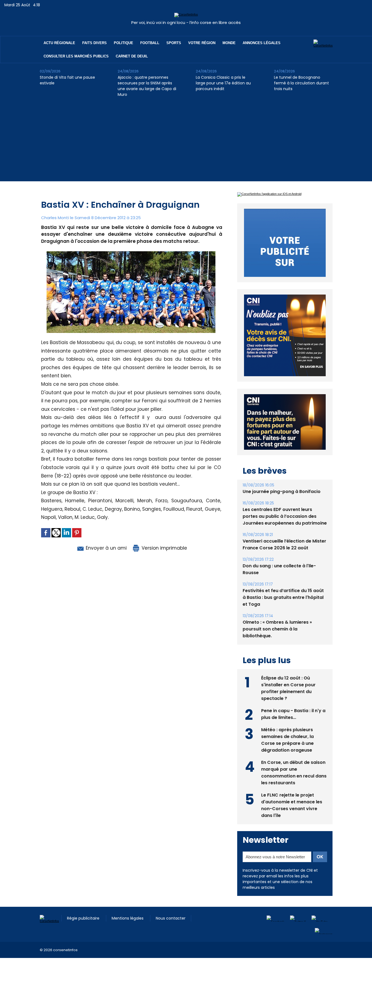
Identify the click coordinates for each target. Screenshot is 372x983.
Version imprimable (163, 548)
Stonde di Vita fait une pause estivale (67, 80)
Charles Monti (55, 218)
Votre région (201, 43)
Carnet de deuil (132, 56)
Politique (123, 43)
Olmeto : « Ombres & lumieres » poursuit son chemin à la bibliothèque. (277, 629)
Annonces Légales (261, 43)
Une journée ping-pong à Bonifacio (282, 491)
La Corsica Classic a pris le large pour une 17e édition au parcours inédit (223, 83)
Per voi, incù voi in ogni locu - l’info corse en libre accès (186, 22)
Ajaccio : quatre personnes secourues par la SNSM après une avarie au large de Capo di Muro (147, 86)
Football (149, 43)
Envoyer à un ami (105, 548)
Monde (229, 43)
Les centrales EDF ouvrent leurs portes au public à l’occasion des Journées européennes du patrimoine (285, 516)
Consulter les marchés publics (76, 56)
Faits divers (94, 43)
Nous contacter (170, 918)
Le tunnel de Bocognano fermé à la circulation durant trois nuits (301, 83)
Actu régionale (59, 43)
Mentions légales (128, 918)
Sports (173, 43)
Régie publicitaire (83, 918)
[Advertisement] (186, 143)
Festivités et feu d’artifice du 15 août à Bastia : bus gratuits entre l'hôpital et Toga (283, 597)
